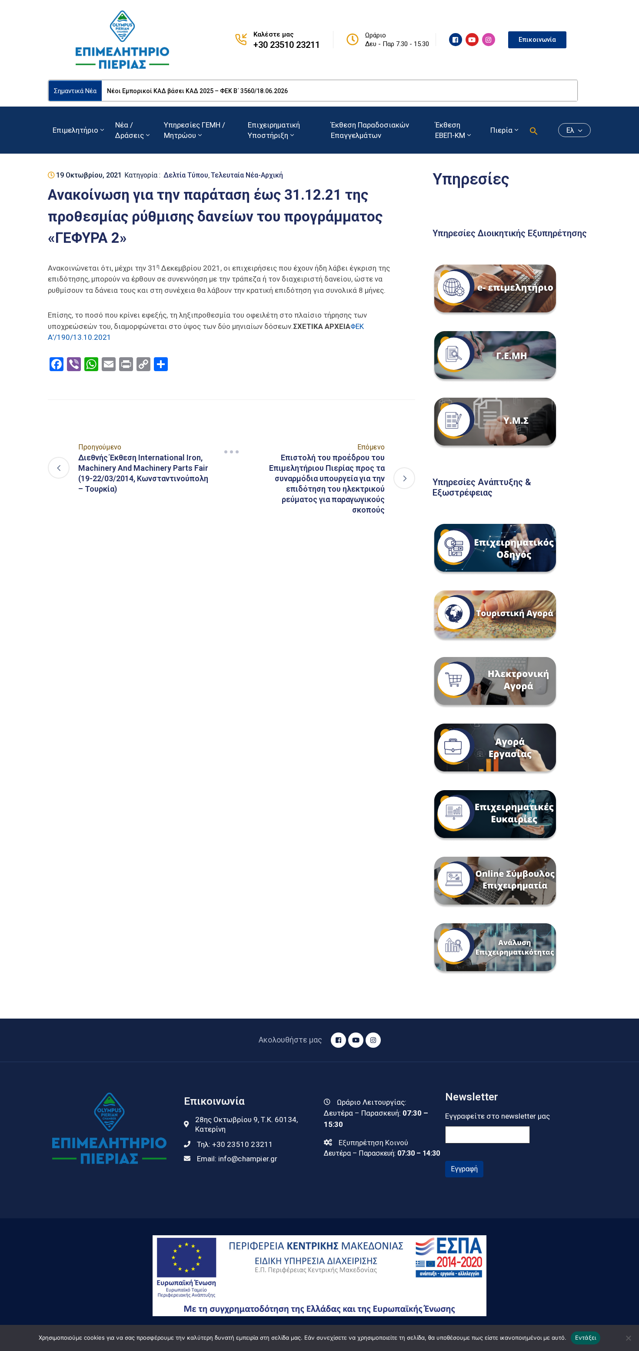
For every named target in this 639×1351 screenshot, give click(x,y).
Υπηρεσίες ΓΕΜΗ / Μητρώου (194, 130)
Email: (237, 1158)
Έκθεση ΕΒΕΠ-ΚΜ (450, 130)
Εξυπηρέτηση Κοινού (373, 1142)
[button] (534, 130)
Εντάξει (585, 1337)
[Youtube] (472, 39)
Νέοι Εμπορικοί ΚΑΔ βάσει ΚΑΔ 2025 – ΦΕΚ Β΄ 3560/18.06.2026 (197, 90)
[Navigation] (232, 452)
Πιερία (501, 130)
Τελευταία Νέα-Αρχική (247, 175)
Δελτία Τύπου (185, 175)
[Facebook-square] (455, 39)
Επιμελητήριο (75, 130)
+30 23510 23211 (286, 45)
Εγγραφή (464, 1169)
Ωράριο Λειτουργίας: (371, 1102)
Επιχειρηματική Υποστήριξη (274, 130)
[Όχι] (628, 1338)
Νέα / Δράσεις (129, 130)
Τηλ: (235, 1144)
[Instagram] (488, 39)
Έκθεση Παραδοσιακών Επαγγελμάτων (370, 130)
